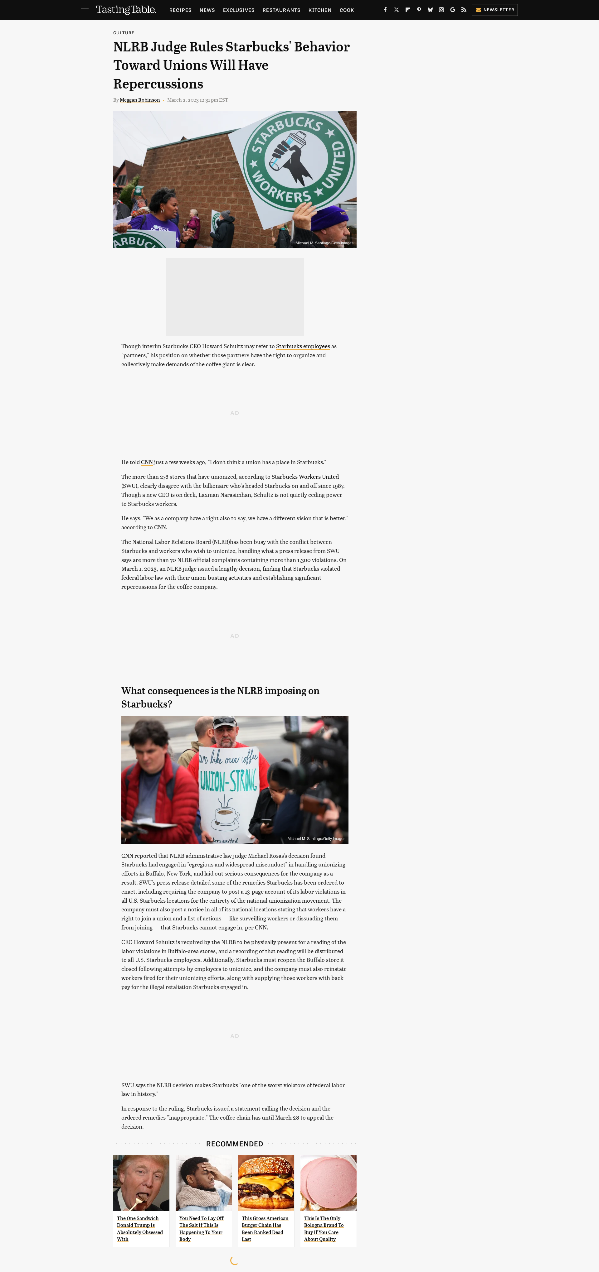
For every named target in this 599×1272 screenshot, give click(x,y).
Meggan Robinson (140, 99)
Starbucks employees (303, 346)
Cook (347, 9)
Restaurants (281, 9)
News (207, 9)
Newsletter (499, 9)
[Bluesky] (430, 11)
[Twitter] (396, 11)
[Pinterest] (419, 11)
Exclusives (239, 9)
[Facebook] (385, 11)
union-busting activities (221, 577)
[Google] (453, 11)
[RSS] (464, 11)
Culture (123, 33)
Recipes (180, 9)
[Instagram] (441, 11)
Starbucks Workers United (305, 476)
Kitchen (320, 9)
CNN (147, 462)
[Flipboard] (408, 11)
